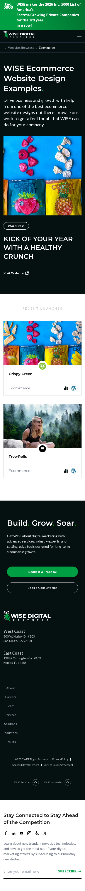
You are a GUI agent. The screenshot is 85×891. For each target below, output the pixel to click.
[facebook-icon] (5, 833)
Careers (10, 697)
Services (10, 715)
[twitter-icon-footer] (45, 833)
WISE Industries (53, 782)
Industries (10, 733)
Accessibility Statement (25, 764)
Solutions (10, 724)
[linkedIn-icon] (13, 833)
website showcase (19, 47)
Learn (10, 706)
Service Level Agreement (58, 764)
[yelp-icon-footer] (37, 833)
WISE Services (22, 782)
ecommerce (45, 47)
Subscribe (67, 871)
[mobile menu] (77, 34)
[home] (19, 34)
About (10, 688)
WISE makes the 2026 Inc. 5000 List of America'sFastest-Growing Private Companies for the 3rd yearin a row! (49, 15)
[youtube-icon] (21, 833)
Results (10, 742)
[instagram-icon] (29, 833)
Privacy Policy (60, 759)
